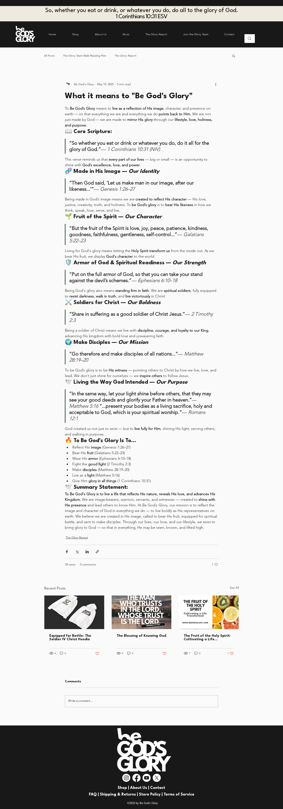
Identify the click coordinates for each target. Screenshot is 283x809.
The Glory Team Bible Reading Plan (84, 55)
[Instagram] (126, 778)
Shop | (124, 788)
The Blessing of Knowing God (141, 636)
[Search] (249, 38)
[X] (157, 778)
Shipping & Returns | (119, 794)
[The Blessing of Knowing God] (142, 612)
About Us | (140, 788)
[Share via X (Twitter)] (77, 552)
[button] (234, 55)
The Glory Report (125, 55)
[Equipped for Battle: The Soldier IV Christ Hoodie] (74, 612)
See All (234, 587)
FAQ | (94, 794)
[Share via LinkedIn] (87, 552)
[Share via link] (97, 552)
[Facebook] (136, 778)
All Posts (49, 55)
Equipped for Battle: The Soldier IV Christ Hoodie (70, 637)
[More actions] (215, 84)
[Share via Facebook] (67, 552)
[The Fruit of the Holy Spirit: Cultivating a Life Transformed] (209, 612)
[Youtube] (147, 778)
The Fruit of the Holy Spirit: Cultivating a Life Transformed (207, 637)
